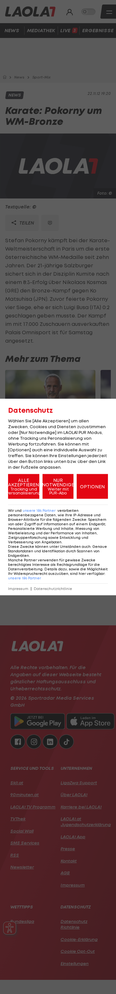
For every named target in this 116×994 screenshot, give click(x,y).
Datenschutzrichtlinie (53, 589)
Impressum (18, 589)
